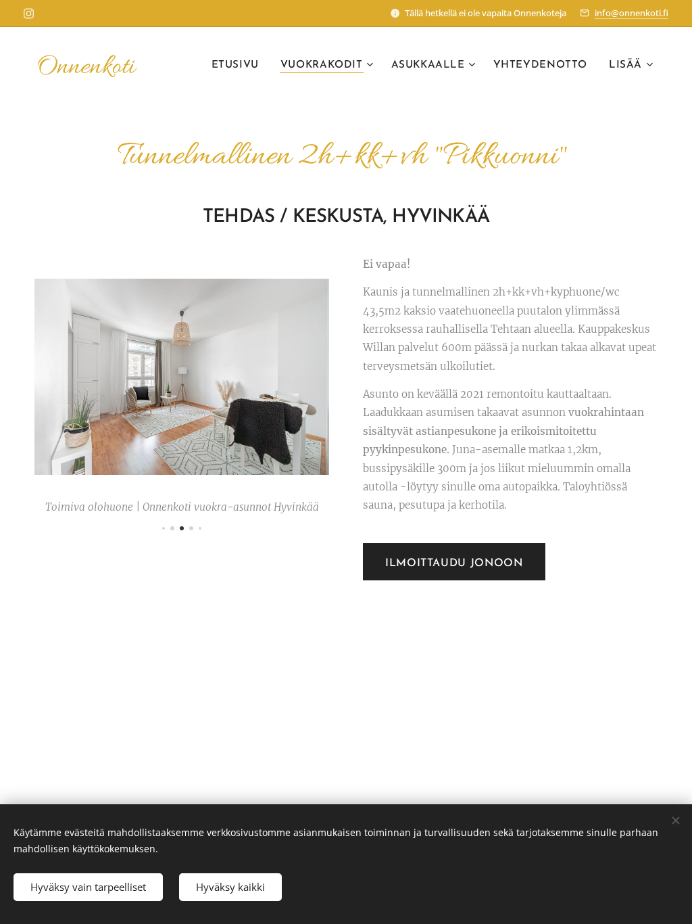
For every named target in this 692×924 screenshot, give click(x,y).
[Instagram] (28, 13)
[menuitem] (239, 66)
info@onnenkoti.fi (631, 13)
